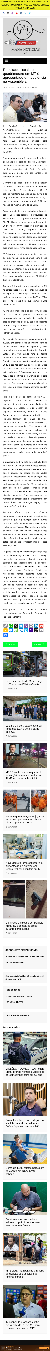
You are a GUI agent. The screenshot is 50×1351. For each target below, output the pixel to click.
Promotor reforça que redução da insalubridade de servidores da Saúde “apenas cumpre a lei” (25, 1123)
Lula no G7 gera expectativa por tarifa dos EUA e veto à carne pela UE (24, 728)
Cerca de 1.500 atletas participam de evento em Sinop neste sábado (25, 1170)
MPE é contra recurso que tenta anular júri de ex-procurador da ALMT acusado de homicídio (24, 775)
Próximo (37, 644)
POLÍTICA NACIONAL (28, 88)
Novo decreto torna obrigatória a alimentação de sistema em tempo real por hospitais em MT (24, 865)
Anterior (12, 644)
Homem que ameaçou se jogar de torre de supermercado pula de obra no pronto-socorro (25, 819)
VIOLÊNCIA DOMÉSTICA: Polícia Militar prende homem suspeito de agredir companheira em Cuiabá (25, 1071)
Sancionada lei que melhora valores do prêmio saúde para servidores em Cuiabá (23, 1222)
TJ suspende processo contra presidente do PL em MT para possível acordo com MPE (23, 1325)
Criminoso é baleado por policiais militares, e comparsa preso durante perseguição (24, 925)
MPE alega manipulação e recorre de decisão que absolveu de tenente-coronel (25, 1273)
